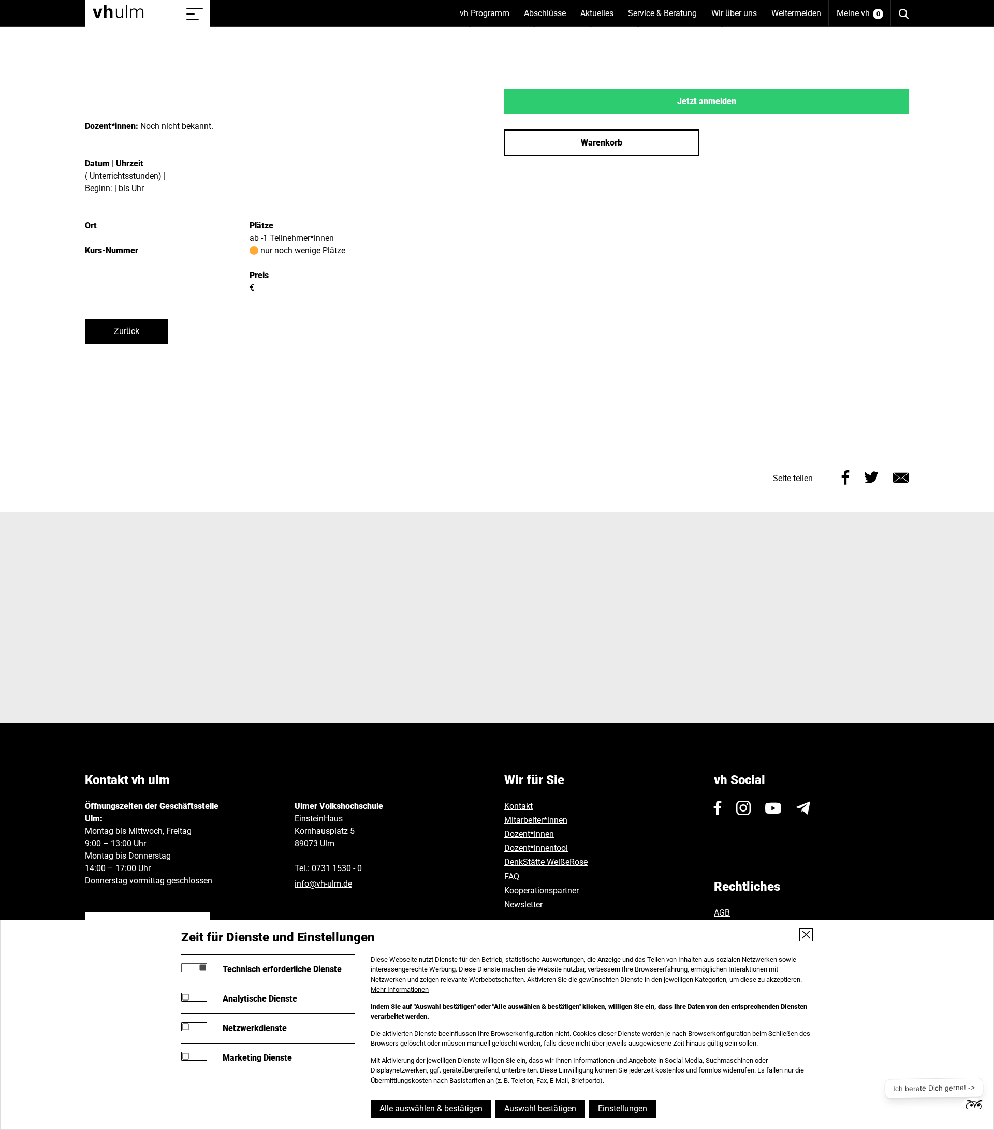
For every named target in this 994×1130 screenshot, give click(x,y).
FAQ (511, 876)
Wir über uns (737, 17)
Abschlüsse (548, 17)
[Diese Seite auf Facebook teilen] (846, 476)
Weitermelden (796, 13)
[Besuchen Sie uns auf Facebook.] (718, 808)
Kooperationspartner (541, 890)
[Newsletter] (803, 808)
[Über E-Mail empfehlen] (901, 476)
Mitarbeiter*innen (535, 820)
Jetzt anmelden (706, 101)
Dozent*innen (529, 834)
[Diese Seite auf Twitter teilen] (871, 476)
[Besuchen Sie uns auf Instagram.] (743, 808)
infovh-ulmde (323, 884)
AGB (722, 913)
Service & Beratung (666, 17)
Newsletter (523, 904)
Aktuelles (600, 17)
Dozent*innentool (536, 848)
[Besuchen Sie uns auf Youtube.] (773, 808)
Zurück (126, 331)
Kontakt (518, 806)
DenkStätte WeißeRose (546, 862)
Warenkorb (601, 143)
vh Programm (488, 17)
